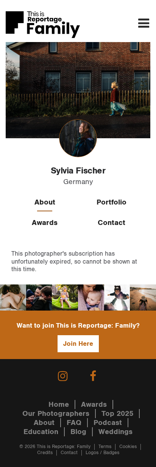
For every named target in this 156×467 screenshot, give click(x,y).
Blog (78, 431)
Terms (104, 447)
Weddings (115, 431)
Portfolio (111, 202)
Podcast (108, 422)
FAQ (74, 422)
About (44, 202)
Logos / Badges (102, 453)
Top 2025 (117, 413)
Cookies (128, 447)
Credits (45, 453)
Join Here (78, 344)
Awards (45, 222)
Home (58, 404)
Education (40, 431)
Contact (111, 222)
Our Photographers (55, 413)
